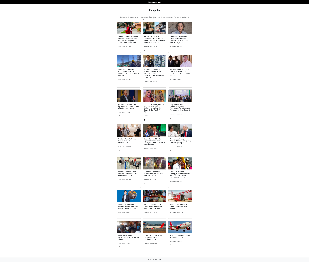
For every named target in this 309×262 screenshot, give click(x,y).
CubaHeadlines (155, 2)
